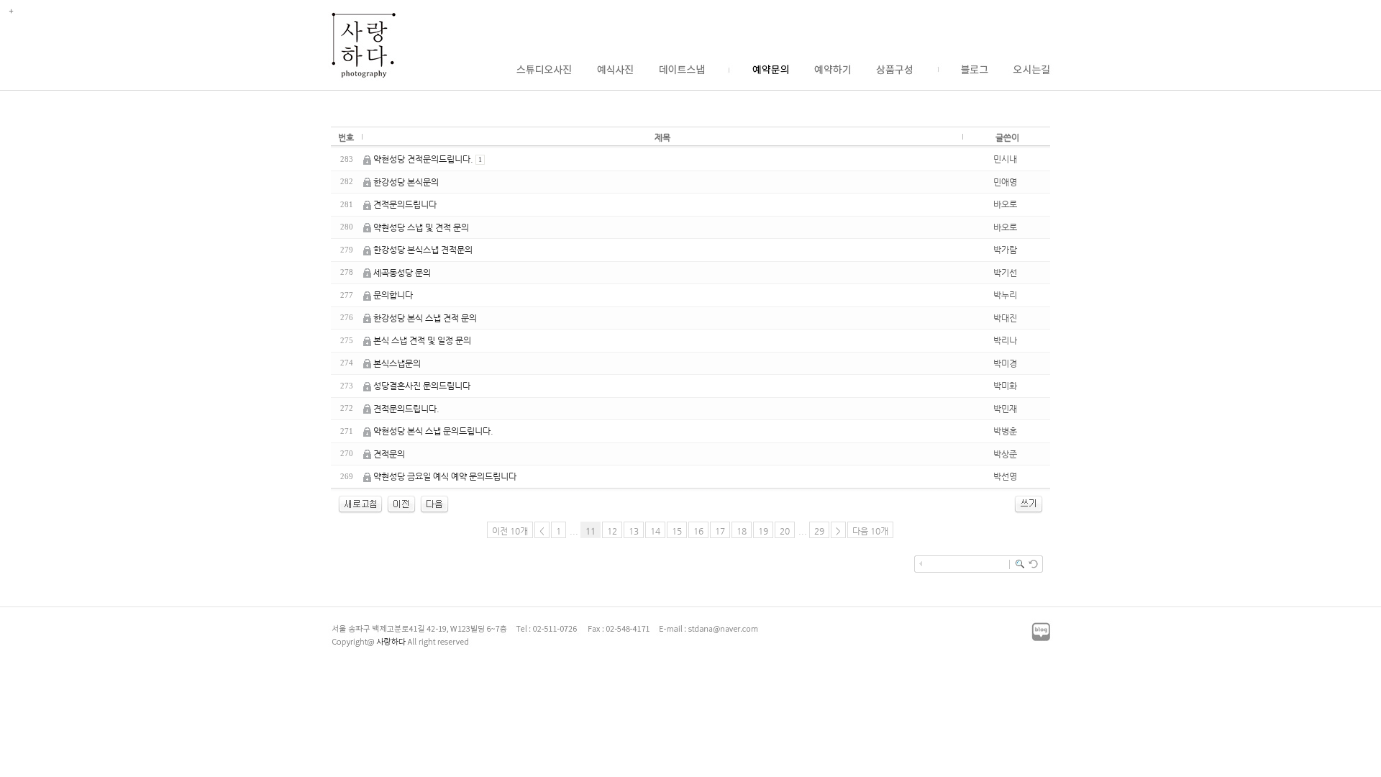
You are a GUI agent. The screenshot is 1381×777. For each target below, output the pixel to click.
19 (763, 531)
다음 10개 (870, 531)
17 (720, 531)
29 (819, 531)
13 (634, 531)
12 (612, 531)
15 (677, 531)
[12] (434, 511)
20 (785, 531)
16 (698, 531)
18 (742, 531)
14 (655, 531)
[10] (401, 511)
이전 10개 (510, 531)
